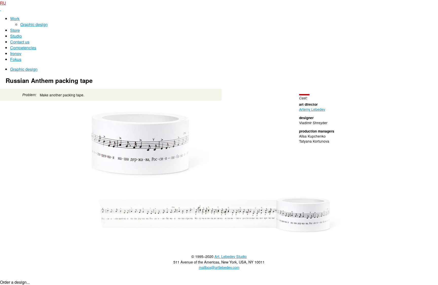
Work (15, 18)
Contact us (19, 42)
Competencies (23, 48)
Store (15, 30)
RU (3, 3)
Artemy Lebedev (312, 109)
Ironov (15, 53)
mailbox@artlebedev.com (219, 267)
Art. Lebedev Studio (230, 256)
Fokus (15, 59)
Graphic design (34, 24)
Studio (16, 36)
